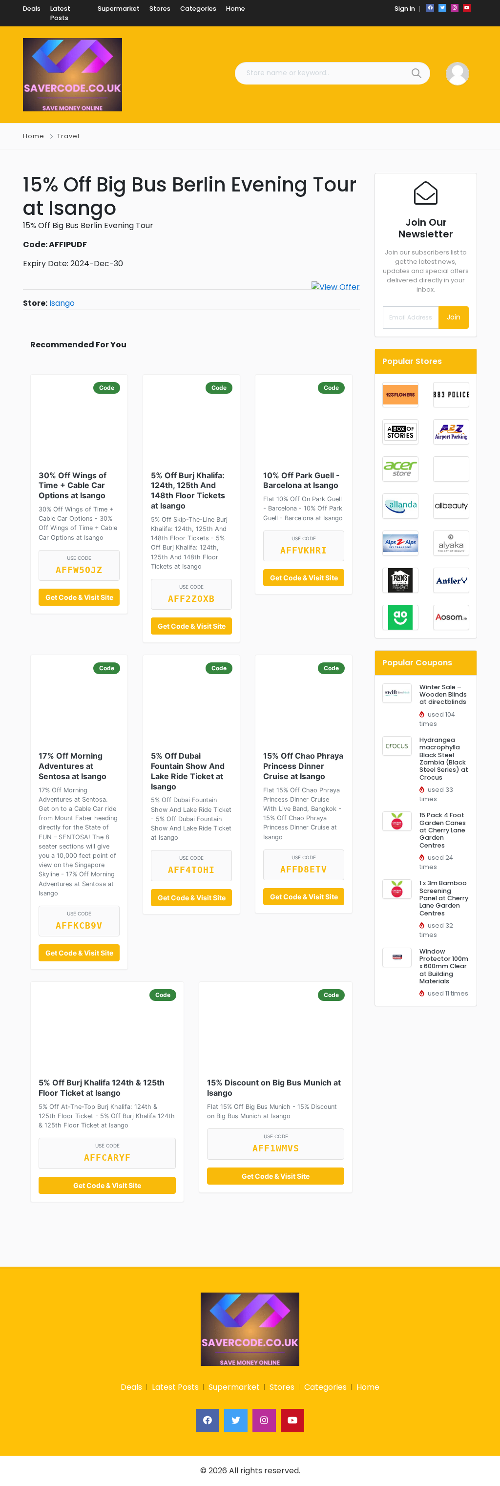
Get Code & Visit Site (79, 597)
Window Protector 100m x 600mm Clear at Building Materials (443, 966)
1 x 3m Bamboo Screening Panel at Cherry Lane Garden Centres (443, 898)
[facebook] (430, 8)
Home (33, 136)
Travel (68, 136)
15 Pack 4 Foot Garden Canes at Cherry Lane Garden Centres (442, 830)
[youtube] (467, 8)
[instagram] (454, 8)
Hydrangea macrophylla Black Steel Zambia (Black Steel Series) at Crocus (443, 759)
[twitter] (442, 8)
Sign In (405, 8)
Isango (62, 303)
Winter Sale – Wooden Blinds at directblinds (443, 694)
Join (453, 317)
